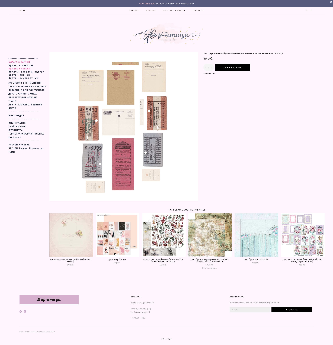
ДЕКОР (12, 108)
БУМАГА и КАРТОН (19, 62)
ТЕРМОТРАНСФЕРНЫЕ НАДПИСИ (27, 86)
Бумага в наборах (21, 65)
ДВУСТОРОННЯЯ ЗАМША (22, 94)
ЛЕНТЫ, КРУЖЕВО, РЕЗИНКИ (25, 105)
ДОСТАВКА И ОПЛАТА (174, 11)
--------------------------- (23, 112)
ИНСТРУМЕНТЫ (17, 123)
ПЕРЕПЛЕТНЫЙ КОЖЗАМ (22, 97)
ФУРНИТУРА (15, 130)
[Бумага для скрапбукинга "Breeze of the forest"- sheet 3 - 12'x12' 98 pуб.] (164, 235)
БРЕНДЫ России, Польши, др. (26, 148)
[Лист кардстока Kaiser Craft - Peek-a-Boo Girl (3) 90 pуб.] (71, 235)
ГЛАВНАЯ (134, 11)
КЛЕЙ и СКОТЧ (17, 126)
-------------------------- (23, 58)
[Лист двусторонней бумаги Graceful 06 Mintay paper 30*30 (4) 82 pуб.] (303, 235)
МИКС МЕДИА (16, 116)
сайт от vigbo (166, 339)
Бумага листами (19, 69)
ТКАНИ (12, 101)
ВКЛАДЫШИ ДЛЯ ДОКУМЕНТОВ (26, 90)
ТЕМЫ (11, 152)
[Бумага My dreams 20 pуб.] (117, 235)
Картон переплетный (23, 78)
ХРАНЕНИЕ (14, 137)
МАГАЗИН (151, 11)
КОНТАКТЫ (198, 11)
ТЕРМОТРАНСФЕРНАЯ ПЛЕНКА (26, 134)
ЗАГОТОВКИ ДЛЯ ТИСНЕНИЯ (24, 83)
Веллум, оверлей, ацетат (26, 72)
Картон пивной (19, 75)
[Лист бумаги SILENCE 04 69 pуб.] (256, 235)
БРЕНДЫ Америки (19, 145)
